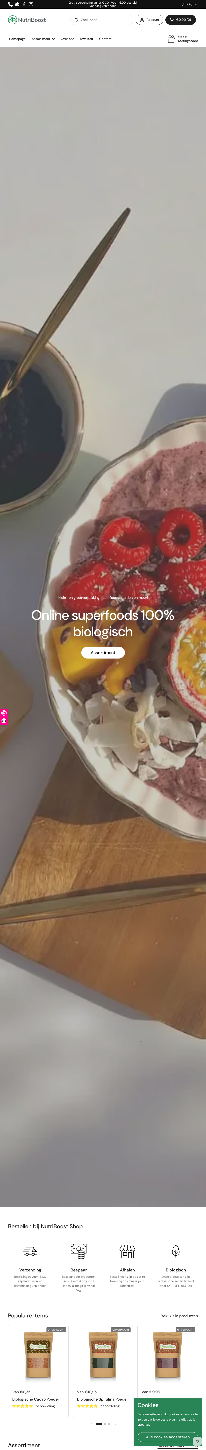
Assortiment (103, 652)
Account (152, 20)
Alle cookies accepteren (168, 1437)
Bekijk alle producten (179, 1315)
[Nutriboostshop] (27, 19)
